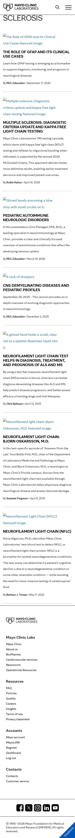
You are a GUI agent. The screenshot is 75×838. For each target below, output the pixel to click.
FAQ (9, 688)
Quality (11, 698)
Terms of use (14, 714)
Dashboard (13, 753)
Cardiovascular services (21, 659)
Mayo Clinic (14, 644)
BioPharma (13, 654)
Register (11, 747)
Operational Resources (21, 670)
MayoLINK (13, 742)
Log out (11, 758)
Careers (11, 703)
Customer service (17, 781)
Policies (11, 693)
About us (12, 649)
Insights (11, 709)
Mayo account (15, 737)
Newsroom (13, 665)
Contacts (12, 776)
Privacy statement (18, 719)
